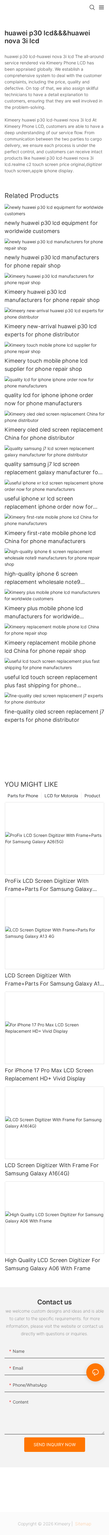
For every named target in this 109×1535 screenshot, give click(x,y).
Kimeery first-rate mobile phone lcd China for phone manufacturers (50, 537)
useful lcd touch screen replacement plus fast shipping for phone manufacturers (51, 681)
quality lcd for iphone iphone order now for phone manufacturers (49, 399)
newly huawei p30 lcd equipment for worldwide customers (51, 227)
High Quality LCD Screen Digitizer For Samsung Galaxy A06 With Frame (52, 1264)
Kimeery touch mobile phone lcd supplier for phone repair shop (46, 365)
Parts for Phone (23, 795)
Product (92, 795)
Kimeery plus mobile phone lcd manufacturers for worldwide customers (44, 612)
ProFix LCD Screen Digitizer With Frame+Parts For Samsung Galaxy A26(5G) (48, 885)
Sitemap (82, 1523)
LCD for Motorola (61, 795)
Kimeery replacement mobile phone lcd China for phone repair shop (50, 647)
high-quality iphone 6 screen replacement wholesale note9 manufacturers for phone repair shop (52, 578)
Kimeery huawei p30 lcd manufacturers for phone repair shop (52, 296)
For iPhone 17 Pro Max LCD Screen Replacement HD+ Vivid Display (49, 1074)
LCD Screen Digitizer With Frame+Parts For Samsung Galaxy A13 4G (54, 980)
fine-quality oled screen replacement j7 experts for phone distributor (54, 715)
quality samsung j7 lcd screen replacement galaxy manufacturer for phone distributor (52, 468)
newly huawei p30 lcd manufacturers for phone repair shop (52, 261)
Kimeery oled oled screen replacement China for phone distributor (54, 433)
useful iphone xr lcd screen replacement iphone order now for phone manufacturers (49, 503)
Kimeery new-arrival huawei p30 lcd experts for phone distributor (51, 330)
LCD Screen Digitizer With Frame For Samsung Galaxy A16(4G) (52, 1169)
